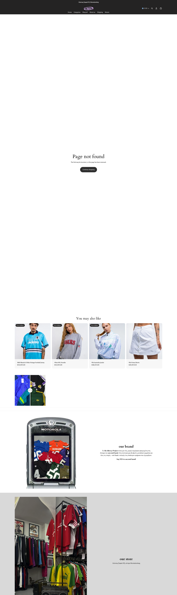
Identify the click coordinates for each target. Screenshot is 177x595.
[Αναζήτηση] (152, 8)
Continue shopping (89, 169)
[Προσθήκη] (159, 356)
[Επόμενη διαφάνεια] (48, 341)
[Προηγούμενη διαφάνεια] (18, 341)
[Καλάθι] (161, 8)
